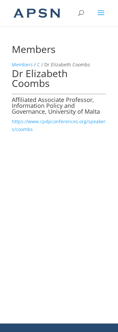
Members (22, 64)
